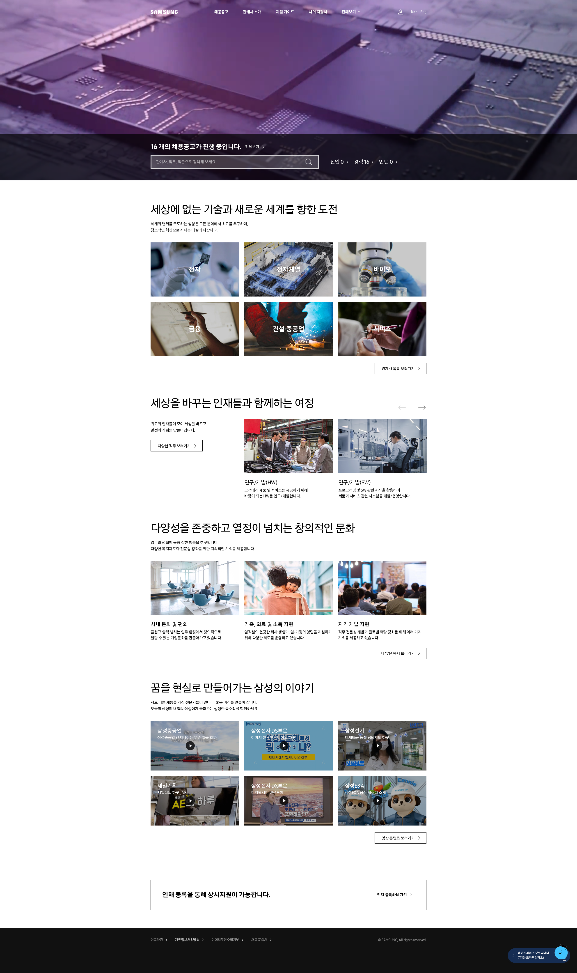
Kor (414, 12)
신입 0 (337, 162)
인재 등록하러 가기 (392, 894)
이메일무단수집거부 (225, 940)
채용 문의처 (259, 940)
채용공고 (221, 11)
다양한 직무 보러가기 (174, 446)
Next (421, 407)
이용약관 (157, 940)
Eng (423, 12)
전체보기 (348, 11)
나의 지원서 (318, 11)
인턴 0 (386, 162)
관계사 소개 (252, 11)
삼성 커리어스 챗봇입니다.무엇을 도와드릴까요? (533, 955)
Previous (402, 407)
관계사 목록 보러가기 (398, 368)
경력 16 (361, 162)
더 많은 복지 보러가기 (397, 653)
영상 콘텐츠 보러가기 (398, 838)
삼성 (164, 11)
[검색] (309, 162)
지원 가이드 (285, 11)
